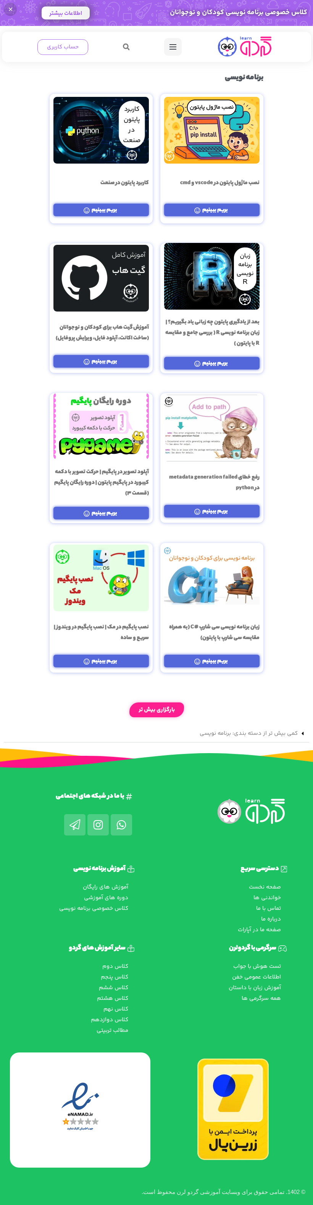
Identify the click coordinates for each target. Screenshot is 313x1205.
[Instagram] (98, 824)
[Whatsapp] (121, 824)
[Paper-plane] (75, 824)
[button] (126, 47)
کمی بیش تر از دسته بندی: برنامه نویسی (249, 733)
